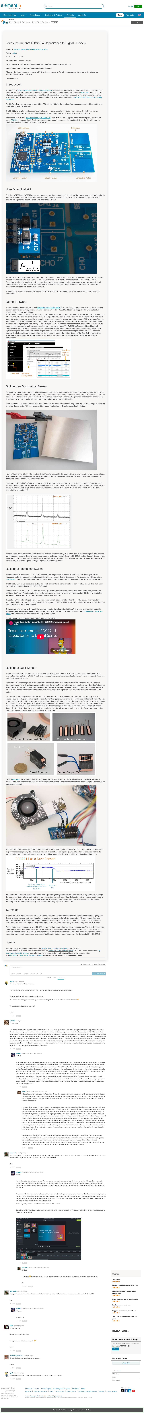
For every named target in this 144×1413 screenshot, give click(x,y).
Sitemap (101, 1391)
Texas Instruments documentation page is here (35, 90)
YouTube (133, 1390)
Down (14, 1016)
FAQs (51, 1391)
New (138, 22)
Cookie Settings (112, 1391)
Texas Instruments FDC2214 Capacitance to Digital (31, 49)
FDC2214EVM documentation (31, 955)
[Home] (11, 6)
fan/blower (16, 779)
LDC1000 (84, 93)
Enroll (115, 1349)
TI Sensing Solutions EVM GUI (48, 307)
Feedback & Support (40, 1391)
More (55, 22)
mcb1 (12, 981)
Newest (61, 978)
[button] (12, 973)
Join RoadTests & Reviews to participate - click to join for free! (72, 1410)
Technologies (46, 1388)
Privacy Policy (71, 1391)
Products (12, 19)
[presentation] (12, 973)
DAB (11, 1325)
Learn (36, 1388)
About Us (28, 1391)
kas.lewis (13, 1153)
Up (11, 1016)
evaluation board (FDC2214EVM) (38, 118)
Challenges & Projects (61, 1388)
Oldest (49, 978)
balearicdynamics (16, 1355)
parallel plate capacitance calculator (55, 948)
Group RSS (126, 1363)
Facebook (126, 1390)
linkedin (129, 1390)
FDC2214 (14, 120)
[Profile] (139, 15)
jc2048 (12, 1021)
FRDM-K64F (10, 579)
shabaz (119, 1371)
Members (28, 1388)
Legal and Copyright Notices (87, 1391)
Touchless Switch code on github (60, 951)
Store (83, 1388)
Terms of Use (59, 1391)
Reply (18, 1016)
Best (54, 978)
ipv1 (11, 1373)
